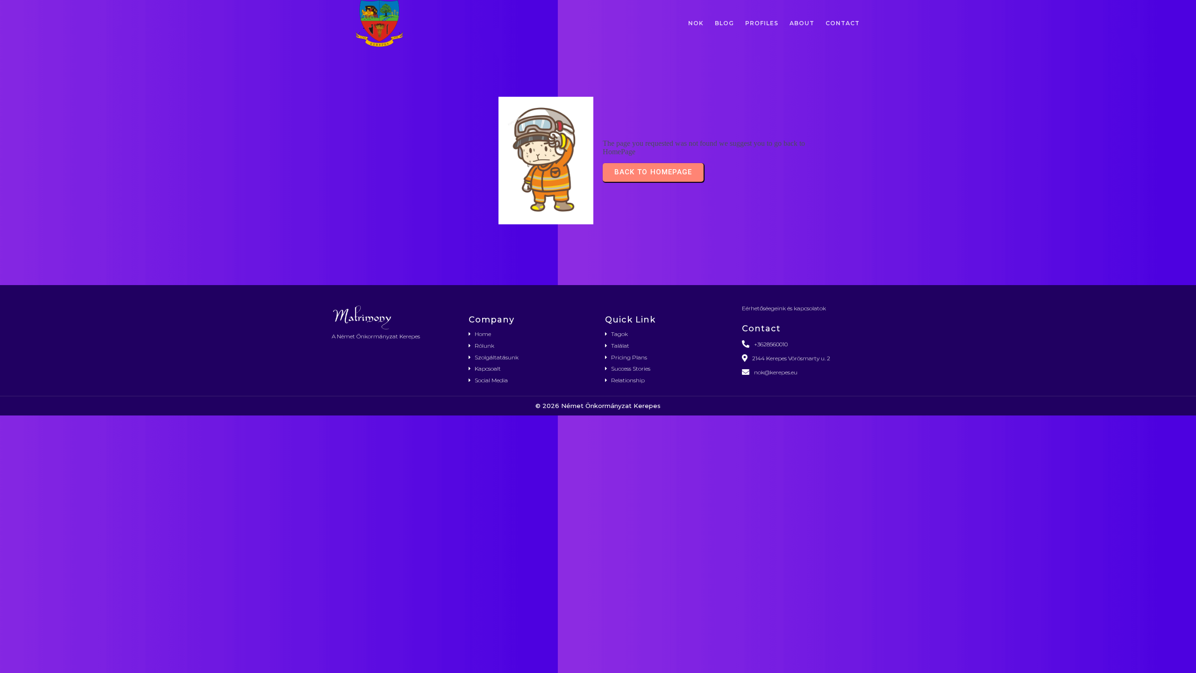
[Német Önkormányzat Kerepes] (393, 317)
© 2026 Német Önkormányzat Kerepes (598, 405)
